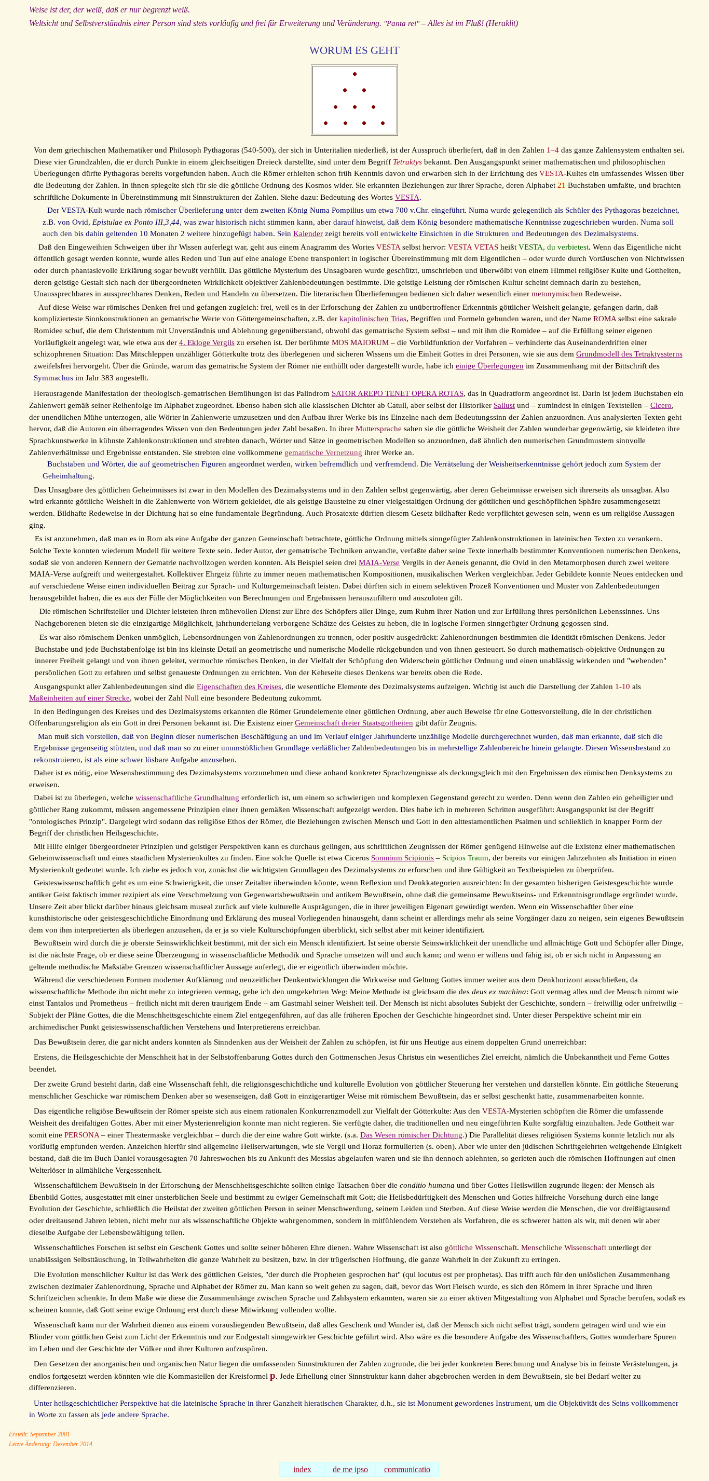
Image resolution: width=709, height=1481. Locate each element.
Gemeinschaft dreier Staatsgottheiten (354, 723)
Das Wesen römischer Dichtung (411, 1135)
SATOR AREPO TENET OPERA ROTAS (397, 393)
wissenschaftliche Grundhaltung (187, 797)
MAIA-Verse (379, 562)
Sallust (504, 405)
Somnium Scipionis (402, 858)
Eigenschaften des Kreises (239, 686)
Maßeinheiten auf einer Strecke (79, 698)
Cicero (661, 405)
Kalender (308, 233)
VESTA (407, 197)
